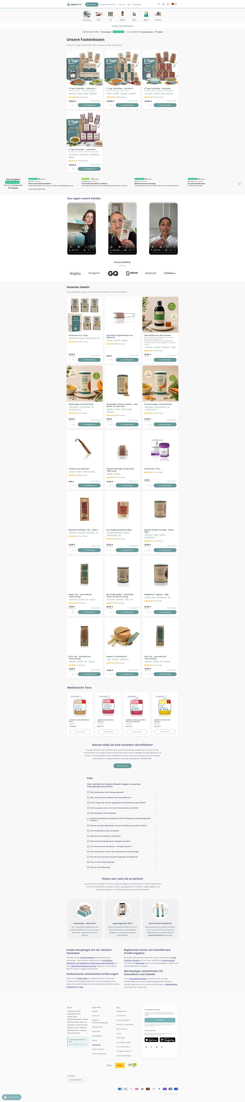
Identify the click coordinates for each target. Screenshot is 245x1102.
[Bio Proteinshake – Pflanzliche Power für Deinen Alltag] (122, 574)
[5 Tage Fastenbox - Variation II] (85, 68)
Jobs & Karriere (122, 1029)
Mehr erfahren (123, 766)
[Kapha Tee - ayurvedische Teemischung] (85, 574)
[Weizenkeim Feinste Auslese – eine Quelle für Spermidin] (122, 384)
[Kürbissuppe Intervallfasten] (85, 384)
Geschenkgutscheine (124, 1042)
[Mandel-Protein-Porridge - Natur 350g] (160, 509)
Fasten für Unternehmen (125, 1024)
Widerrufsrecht (97, 1027)
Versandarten (121, 1016)
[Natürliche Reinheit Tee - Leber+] (85, 509)
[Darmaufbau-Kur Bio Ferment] (160, 315)
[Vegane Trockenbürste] (122, 636)
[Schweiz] (175, 4)
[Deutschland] (173, 4)
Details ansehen (96, 101)
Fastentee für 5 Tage (75, 987)
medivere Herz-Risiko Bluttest (106, 720)
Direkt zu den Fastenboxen (122, 26)
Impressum (96, 1016)
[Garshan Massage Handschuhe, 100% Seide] (122, 448)
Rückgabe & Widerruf (124, 1051)
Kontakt (94, 1040)
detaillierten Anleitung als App (83, 966)
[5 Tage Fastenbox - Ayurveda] (160, 68)
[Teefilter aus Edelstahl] (85, 448)
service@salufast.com (78, 1044)
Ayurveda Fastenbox (138, 979)
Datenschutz (96, 1031)
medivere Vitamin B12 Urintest (162, 720)
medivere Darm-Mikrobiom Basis (79, 720)
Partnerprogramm (123, 1020)
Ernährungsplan (168, 960)
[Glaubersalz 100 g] (160, 448)
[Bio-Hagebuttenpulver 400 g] (122, 509)
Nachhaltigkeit (171, 984)
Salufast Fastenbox (87, 957)
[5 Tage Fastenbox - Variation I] (122, 68)
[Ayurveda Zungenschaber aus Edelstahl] (122, 315)
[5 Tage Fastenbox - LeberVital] (85, 129)
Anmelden (159, 1020)
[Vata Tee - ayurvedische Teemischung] (160, 636)
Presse (119, 1033)
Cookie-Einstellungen (99, 1054)
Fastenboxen (96, 1045)
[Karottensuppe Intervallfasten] (160, 384)
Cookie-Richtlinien (98, 1049)
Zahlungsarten (122, 1011)
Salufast (168, 1093)
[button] (91, 4)
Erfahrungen (82, 978)
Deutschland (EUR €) (75, 1080)
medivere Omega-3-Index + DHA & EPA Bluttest (136, 720)
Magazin (95, 1011)
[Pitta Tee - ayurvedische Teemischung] (85, 636)
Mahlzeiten (139, 963)
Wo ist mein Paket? (123, 1047)
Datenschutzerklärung (156, 1024)
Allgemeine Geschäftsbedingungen (100, 1021)
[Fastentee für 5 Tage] (85, 315)
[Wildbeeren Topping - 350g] (160, 574)
